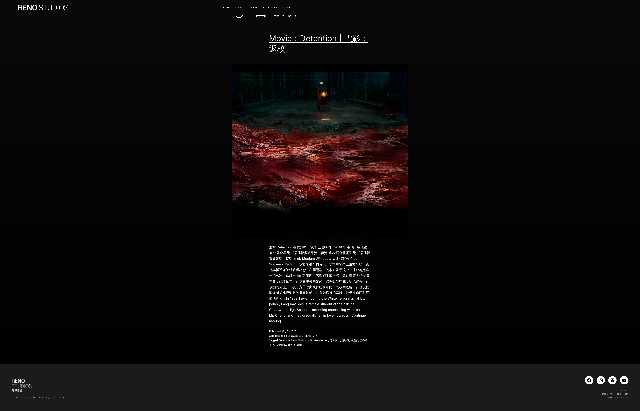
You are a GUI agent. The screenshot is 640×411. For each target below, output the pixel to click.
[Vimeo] (612, 380)
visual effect (321, 340)
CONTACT (287, 7)
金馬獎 (298, 344)
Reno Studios (299, 340)
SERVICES (255, 7)
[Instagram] (601, 380)
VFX (315, 335)
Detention (284, 340)
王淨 (271, 344)
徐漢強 (355, 340)
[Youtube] (624, 380)
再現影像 (344, 340)
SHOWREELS (240, 7)
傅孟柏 (334, 340)
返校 (290, 344)
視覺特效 (281, 344)
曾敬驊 (364, 340)
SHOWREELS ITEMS (300, 335)
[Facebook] (589, 380)
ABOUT (226, 7)
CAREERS (273, 7)
